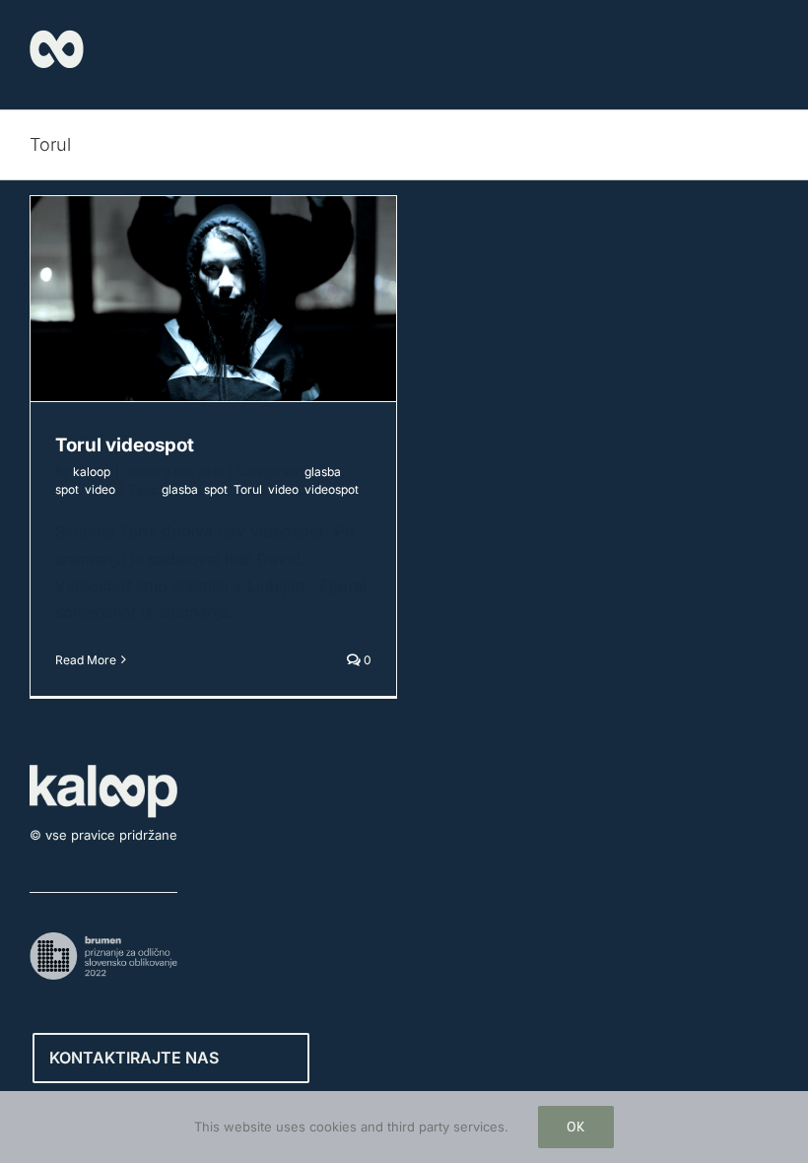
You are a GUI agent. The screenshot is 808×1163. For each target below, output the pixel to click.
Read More (85, 659)
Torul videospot (124, 445)
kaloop (91, 471)
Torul (248, 489)
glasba (322, 471)
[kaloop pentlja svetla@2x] (57, 37)
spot (67, 489)
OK (576, 1126)
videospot (331, 489)
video (100, 489)
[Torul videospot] (213, 298)
